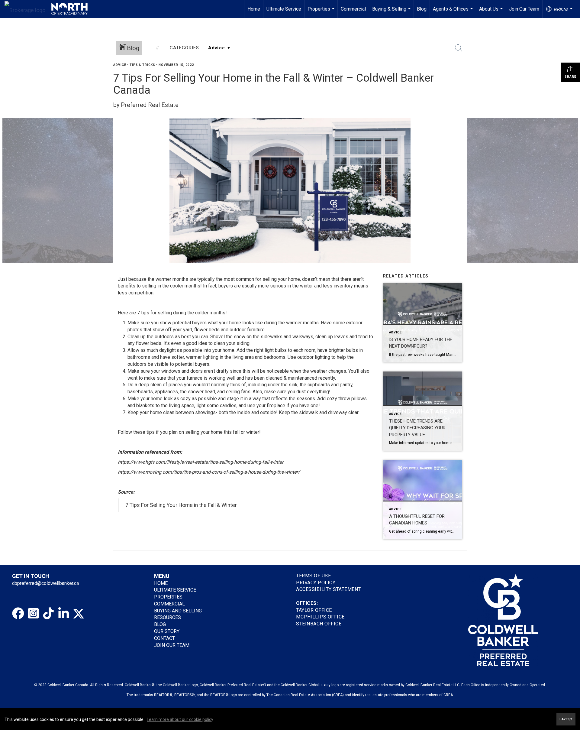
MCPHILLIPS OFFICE (320, 617)
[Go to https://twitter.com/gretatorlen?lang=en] (78, 613)
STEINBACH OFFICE (318, 624)
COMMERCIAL (169, 604)
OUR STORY (166, 631)
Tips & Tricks (142, 65)
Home (253, 9)
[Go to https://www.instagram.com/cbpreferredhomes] (33, 613)
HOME (161, 583)
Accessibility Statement (328, 589)
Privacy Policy (315, 583)
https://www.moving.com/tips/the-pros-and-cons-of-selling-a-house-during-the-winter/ (209, 472)
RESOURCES (167, 617)
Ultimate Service (283, 9)
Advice (119, 65)
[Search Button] (458, 48)
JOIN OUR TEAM (172, 645)
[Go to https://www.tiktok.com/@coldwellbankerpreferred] (48, 613)
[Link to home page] (46, 9)
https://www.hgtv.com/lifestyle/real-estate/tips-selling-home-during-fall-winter (200, 462)
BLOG (160, 624)
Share (570, 76)
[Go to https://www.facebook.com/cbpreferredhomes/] (18, 613)
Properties (322, 12)
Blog (422, 9)
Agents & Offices (453, 12)
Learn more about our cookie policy (180, 719)
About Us (491, 12)
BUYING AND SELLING (178, 611)
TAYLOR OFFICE (314, 610)
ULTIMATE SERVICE (175, 590)
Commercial (353, 9)
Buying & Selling (392, 12)
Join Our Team (524, 9)
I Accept (565, 719)
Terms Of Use (313, 576)
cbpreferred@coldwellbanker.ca (45, 583)
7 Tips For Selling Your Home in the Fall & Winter (181, 505)
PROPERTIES (168, 597)
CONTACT (164, 638)
